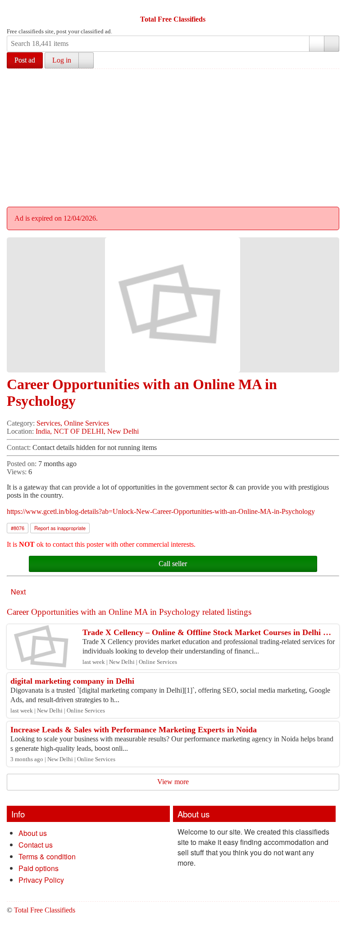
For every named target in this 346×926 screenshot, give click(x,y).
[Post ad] (31, 8)
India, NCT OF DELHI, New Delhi (87, 431)
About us (32, 833)
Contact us (35, 845)
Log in (61, 60)
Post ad (24, 60)
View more (173, 781)
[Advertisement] (176, 136)
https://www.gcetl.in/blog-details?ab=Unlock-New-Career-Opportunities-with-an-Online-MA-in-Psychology (161, 511)
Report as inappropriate (60, 527)
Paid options (38, 868)
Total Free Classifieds (172, 19)
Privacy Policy (41, 880)
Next (18, 591)
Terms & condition (47, 856)
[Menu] (14, 8)
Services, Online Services (72, 423)
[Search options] (316, 44)
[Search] (331, 44)
